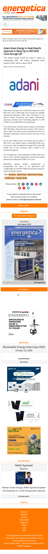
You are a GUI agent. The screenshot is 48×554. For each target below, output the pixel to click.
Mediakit (24, 514)
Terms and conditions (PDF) (32, 543)
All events (24, 362)
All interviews (24, 496)
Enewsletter (24, 520)
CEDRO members (24, 546)
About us (24, 512)
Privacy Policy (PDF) (12, 543)
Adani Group (21, 175)
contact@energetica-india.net (30, 200)
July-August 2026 (24, 224)
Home (4, 39)
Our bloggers (23, 289)
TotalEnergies (10, 178)
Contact (24, 517)
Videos (24, 525)
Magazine (24, 522)
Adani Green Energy (35, 175)
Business (10, 39)
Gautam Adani (21, 178)
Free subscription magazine (24, 216)
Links (24, 528)
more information (23, 358)
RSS (24, 530)
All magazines (39, 282)
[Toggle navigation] (5, 24)
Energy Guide (23, 205)
